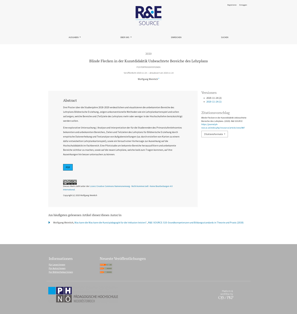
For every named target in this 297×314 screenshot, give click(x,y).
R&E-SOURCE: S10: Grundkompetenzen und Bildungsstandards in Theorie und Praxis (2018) (195, 222)
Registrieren (232, 5)
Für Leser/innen (57, 264)
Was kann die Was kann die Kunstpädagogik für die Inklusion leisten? (110, 222)
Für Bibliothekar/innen (61, 271)
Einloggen (243, 5)
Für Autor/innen (57, 268)
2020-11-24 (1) (214, 101)
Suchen (224, 37)
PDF (68, 167)
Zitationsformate (213, 134)
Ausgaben (74, 37)
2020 (148, 54)
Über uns (125, 37)
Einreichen (176, 37)
